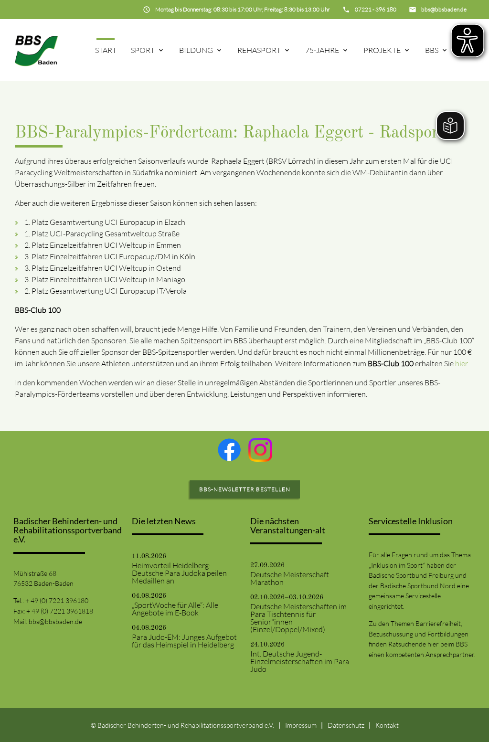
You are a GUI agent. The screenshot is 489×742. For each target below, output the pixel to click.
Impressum (301, 725)
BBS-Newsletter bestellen (244, 489)
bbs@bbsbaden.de (55, 621)
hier (461, 363)
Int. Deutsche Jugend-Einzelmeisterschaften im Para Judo (299, 661)
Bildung (196, 50)
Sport (143, 50)
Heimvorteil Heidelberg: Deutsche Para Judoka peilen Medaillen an (179, 573)
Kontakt (387, 725)
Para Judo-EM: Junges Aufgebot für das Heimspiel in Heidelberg (184, 640)
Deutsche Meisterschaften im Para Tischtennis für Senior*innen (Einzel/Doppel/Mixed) (298, 618)
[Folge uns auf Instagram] (260, 450)
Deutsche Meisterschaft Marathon (289, 578)
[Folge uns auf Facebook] (229, 450)
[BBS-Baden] (36, 50)
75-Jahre (322, 50)
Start (106, 50)
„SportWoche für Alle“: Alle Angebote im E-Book (175, 608)
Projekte (382, 50)
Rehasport (259, 50)
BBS (431, 50)
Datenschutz (346, 725)
